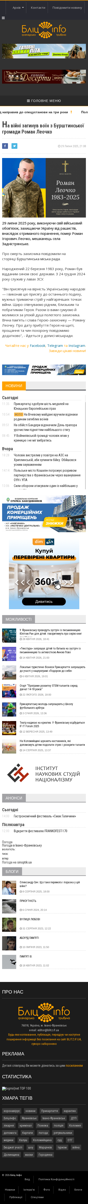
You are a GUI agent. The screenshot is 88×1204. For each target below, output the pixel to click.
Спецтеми (37, 1197)
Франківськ (29, 1118)
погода (43, 1133)
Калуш (23, 1140)
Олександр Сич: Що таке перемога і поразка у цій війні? (50, 884)
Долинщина (11, 1154)
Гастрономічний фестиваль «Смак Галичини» (45, 816)
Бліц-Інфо (10, 1118)
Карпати (27, 1133)
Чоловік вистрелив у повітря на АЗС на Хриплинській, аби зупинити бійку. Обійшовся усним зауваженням (45, 459)
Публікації (15, 1197)
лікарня (9, 1125)
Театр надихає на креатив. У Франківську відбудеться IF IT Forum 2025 (52, 724)
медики (8, 1140)
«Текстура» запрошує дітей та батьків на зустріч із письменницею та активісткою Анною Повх (50, 650)
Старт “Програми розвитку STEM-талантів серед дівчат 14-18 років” (48, 687)
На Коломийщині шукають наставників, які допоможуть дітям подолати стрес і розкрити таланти (52, 742)
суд (59, 1140)
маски (29, 1154)
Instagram (77, 345)
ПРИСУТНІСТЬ (28, 901)
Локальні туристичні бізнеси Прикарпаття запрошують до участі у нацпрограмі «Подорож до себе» (52, 669)
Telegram (55, 345)
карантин (70, 1111)
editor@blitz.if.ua (48, 1030)
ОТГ (70, 1140)
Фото (46, 1189)
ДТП (74, 1118)
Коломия (75, 1125)
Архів (17, 7)
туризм (62, 1147)
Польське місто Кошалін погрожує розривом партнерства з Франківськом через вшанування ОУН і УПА (47, 475)
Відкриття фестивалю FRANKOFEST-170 (40, 831)
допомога (10, 1133)
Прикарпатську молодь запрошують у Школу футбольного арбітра (46, 705)
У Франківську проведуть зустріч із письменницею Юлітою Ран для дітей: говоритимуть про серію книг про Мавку (51, 632)
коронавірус (12, 1111)
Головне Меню (45, 101)
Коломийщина (42, 1140)
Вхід (27, 1179)
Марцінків (45, 1147)
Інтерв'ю (29, 1189)
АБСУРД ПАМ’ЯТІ (29, 938)
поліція (58, 1125)
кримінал (26, 1125)
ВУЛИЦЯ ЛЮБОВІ (30, 919)
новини (30, 1111)
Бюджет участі (13, 1147)
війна (76, 1147)
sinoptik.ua (24, 862)
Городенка (45, 1154)
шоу (30, 1147)
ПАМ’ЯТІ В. (26, 956)
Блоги (78, 1189)
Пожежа (43, 1125)
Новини (10, 1189)
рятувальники (63, 1133)
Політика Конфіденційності (56, 1179)
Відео (62, 1189)
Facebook (37, 345)
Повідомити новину (67, 7)
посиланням (74, 1065)
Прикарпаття (49, 1111)
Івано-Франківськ (53, 1118)
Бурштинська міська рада (38, 258)
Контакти (38, 7)
